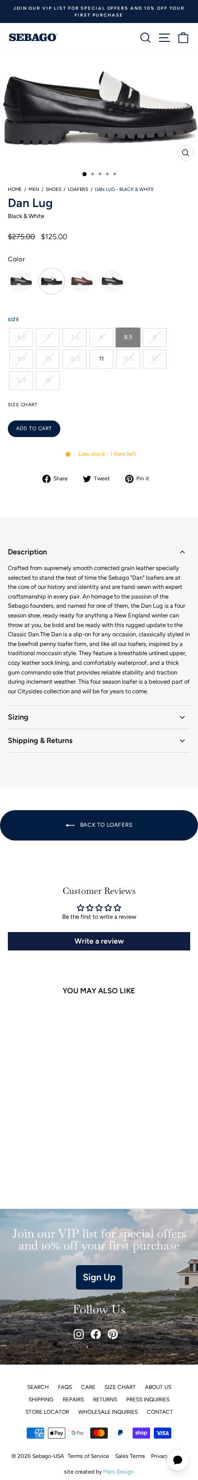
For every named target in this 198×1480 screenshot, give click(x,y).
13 (48, 380)
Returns (105, 1399)
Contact (160, 1412)
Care (88, 1387)
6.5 (21, 337)
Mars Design (118, 1471)
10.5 (75, 358)
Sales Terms (130, 1456)
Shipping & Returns (40, 740)
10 (48, 358)
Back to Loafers (105, 825)
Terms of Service (88, 1456)
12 (154, 358)
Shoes (53, 189)
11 (101, 358)
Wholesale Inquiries (108, 1412)
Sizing (18, 717)
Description (27, 551)
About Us (158, 1387)
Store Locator (47, 1412)
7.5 (75, 337)
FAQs (65, 1387)
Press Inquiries (147, 1399)
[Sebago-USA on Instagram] (79, 1334)
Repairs (73, 1399)
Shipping (41, 1399)
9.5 (21, 358)
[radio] (21, 281)
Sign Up (99, 1277)
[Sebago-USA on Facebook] (96, 1334)
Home (15, 189)
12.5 (21, 380)
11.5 (128, 358)
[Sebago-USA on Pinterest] (113, 1334)
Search (38, 1387)
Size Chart (120, 1387)
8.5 (128, 337)
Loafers (78, 189)
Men (34, 189)
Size (13, 319)
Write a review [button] (99, 941)
